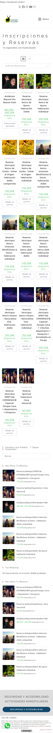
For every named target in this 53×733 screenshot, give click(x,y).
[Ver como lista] (29, 58)
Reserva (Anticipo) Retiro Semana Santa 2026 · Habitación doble (26, 246)
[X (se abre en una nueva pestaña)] (19, 7)
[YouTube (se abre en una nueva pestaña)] (30, 7)
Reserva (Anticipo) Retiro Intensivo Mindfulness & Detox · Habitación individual (9, 248)
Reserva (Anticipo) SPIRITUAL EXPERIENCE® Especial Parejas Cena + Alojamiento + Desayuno (9, 401)
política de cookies (37, 726)
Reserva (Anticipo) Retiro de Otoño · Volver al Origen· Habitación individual (26, 171)
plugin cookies (46, 730)
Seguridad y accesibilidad (26, 709)
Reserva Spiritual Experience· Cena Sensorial (26, 396)
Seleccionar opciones (10, 124)
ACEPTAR (26, 731)
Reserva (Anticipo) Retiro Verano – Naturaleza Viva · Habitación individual (26, 318)
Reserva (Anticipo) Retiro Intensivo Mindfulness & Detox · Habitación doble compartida (43, 174)
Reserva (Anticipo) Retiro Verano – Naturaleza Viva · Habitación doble (10, 318)
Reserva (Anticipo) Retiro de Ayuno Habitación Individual (43, 104)
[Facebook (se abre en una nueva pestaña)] (23, 7)
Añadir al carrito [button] (26, 131)
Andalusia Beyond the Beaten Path (9, 99)
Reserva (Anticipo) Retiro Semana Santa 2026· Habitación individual (43, 246)
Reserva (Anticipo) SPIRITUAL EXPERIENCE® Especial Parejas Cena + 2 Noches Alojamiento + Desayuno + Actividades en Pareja (43, 325)
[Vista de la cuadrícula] (23, 58)
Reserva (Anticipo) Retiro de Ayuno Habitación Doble (26, 104)
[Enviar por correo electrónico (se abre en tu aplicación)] (34, 6)
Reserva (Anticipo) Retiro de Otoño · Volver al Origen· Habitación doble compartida (9, 173)
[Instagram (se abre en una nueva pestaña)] (26, 7)
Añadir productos (38, 573)
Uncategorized (9, 92)
